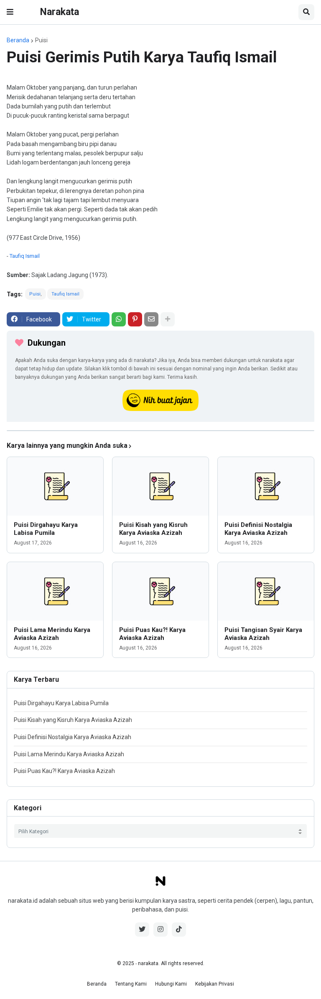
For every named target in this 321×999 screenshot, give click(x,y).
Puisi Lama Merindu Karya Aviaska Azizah (52, 634)
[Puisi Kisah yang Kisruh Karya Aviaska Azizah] (160, 486)
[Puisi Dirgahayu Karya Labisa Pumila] (55, 486)
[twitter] (142, 929)
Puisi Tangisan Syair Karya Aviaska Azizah (263, 634)
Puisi (41, 40)
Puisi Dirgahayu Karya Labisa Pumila (46, 529)
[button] (10, 12)
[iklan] (160, 430)
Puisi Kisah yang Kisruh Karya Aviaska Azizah (153, 529)
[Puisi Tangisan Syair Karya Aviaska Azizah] (266, 591)
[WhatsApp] (119, 319)
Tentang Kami (131, 984)
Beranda (18, 40)
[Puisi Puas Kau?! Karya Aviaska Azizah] (160, 591)
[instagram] (160, 929)
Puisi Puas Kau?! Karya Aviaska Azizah (152, 634)
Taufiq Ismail (25, 256)
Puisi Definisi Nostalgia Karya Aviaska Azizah (258, 529)
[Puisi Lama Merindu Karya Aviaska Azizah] (55, 591)
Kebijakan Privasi (214, 984)
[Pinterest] (135, 319)
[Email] (151, 319)
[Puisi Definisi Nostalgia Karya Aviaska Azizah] (266, 486)
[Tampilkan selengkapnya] (167, 319)
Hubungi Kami (171, 984)
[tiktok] (179, 929)
